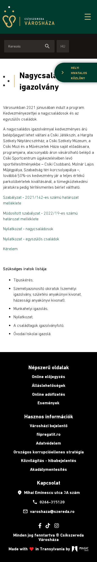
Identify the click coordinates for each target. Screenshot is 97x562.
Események (48, 402)
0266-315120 (48, 502)
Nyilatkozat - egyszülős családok (31, 238)
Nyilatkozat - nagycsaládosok (28, 228)
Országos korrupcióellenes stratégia (48, 451)
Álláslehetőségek (48, 385)
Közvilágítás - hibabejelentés (48, 460)
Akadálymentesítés (48, 469)
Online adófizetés (48, 394)
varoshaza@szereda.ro (48, 511)
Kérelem (10, 248)
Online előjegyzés (48, 376)
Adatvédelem (48, 443)
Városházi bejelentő (49, 425)
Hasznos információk (48, 416)
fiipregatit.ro (48, 434)
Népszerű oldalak (48, 367)
